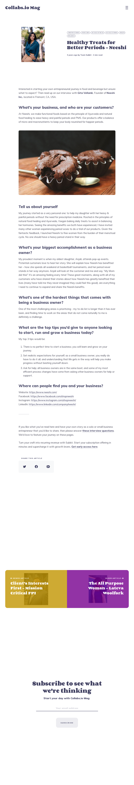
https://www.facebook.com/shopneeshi (52, 396)
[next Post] (36, 589)
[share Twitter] (24, 467)
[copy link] (48, 467)
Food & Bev (85, 32)
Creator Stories (73, 32)
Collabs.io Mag (22, 7)
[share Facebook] (36, 467)
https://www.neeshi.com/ (43, 392)
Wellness (71, 36)
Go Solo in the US (98, 32)
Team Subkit (85, 55)
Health (122, 32)
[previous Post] (98, 589)
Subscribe (67, 723)
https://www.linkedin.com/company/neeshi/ (52, 404)
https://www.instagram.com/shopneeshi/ (53, 400)
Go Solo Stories (112, 32)
